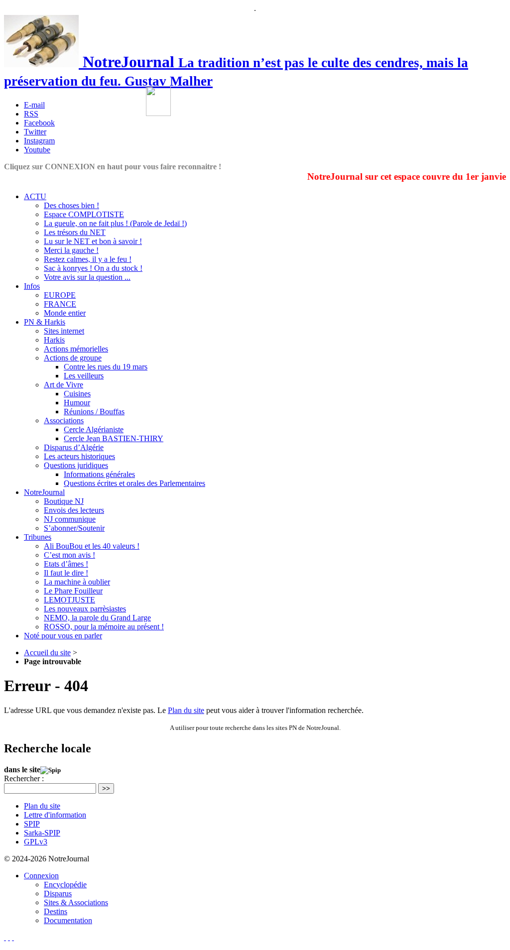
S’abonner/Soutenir (74, 528)
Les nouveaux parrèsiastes (85, 608)
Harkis (54, 340)
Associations (64, 420)
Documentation (68, 920)
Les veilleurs (84, 375)
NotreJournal (44, 492)
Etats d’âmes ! (66, 564)
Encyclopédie (65, 884)
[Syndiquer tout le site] (9, 937)
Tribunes (37, 537)
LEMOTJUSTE (69, 599)
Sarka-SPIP (42, 833)
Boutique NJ (64, 501)
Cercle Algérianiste (94, 429)
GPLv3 (35, 841)
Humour (77, 402)
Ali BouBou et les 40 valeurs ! (91, 546)
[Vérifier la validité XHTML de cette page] (5, 937)
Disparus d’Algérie (74, 447)
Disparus (58, 893)
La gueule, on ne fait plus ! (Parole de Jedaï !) (115, 223)
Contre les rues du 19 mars (105, 366)
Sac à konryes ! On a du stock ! (93, 268)
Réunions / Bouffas (94, 411)
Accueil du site (47, 652)
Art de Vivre (63, 384)
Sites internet (64, 331)
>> (106, 788)
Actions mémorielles (76, 349)
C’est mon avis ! (69, 555)
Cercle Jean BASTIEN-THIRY (113, 438)
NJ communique (70, 519)
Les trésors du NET (75, 232)
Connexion (41, 875)
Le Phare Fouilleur (73, 591)
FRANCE (60, 304)
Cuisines (77, 393)
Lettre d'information (55, 815)
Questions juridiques (76, 465)
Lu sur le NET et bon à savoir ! (93, 241)
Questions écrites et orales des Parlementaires (134, 483)
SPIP (32, 824)
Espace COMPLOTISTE (84, 214)
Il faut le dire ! (66, 573)
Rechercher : (24, 778)
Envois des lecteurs (74, 510)
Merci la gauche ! (71, 250)
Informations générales (99, 474)
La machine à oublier (77, 582)
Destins (55, 911)
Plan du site (186, 710)
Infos (32, 286)
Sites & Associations (76, 902)
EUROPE (60, 295)
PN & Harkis (44, 322)
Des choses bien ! (71, 205)
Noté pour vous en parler (63, 635)
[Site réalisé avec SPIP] (13, 937)
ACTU (35, 196)
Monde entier (65, 313)
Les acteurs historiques (79, 456)
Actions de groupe (73, 358)
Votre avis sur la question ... (87, 277)
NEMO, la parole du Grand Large (97, 617)
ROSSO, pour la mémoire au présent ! (104, 626)
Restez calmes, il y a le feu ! (87, 259)
